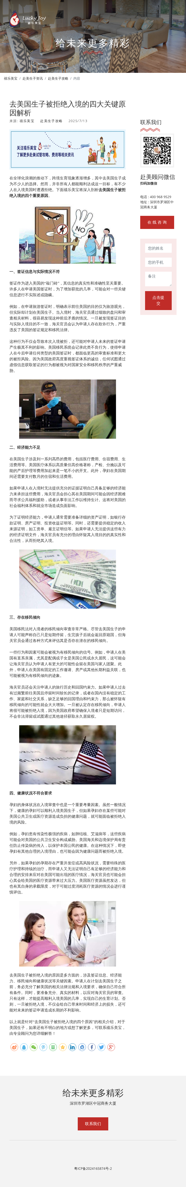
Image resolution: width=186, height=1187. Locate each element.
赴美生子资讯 (33, 78)
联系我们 (93, 1124)
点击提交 (158, 300)
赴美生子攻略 (58, 78)
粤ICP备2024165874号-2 (93, 1168)
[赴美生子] (27, 18)
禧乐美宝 (10, 78)
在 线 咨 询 (157, 222)
